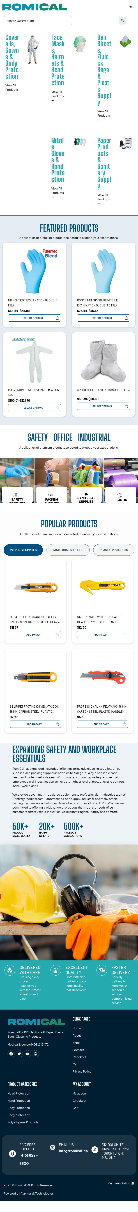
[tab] (23, 550)
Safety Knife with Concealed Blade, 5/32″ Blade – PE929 (99, 619)
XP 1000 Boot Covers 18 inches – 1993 (103, 390)
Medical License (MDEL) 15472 (28, 1044)
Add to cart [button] (34, 634)
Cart (76, 1064)
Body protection (19, 1115)
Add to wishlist (59, 250)
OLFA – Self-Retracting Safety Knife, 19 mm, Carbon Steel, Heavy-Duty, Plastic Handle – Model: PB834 (35, 619)
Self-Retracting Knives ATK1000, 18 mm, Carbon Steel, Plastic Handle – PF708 (34, 709)
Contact (78, 1050)
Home (77, 1028)
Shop (76, 1042)
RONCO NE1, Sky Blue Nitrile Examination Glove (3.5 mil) (97, 302)
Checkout (79, 1057)
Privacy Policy (82, 1071)
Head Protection (19, 1093)
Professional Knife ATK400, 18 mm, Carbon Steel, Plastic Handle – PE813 (102, 709)
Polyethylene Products (23, 1122)
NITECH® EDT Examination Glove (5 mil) (32, 302)
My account (80, 1093)
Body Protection (19, 1108)
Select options (33, 318)
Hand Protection (19, 1100)
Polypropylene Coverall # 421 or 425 (33, 392)
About (77, 1035)
